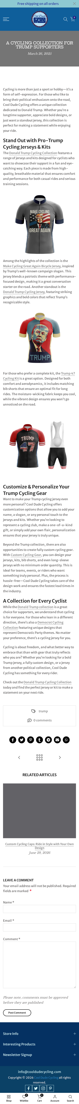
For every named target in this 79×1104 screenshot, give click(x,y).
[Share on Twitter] (21, 739)
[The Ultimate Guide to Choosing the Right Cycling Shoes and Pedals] (60, 757)
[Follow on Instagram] (43, 1088)
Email (8, 921)
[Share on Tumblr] (39, 739)
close (74, 3)
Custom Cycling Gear (26, 555)
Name (8, 902)
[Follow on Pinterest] (50, 1088)
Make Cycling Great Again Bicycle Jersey (31, 266)
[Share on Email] (57, 739)
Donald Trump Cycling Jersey (23, 292)
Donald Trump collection (35, 607)
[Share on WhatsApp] (66, 739)
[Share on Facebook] (12, 739)
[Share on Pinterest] (30, 739)
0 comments (42, 720)
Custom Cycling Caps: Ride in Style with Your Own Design (39, 846)
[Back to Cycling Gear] (39, 757)
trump (43, 711)
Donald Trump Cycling (39, 682)
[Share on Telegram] (48, 739)
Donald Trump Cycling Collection (33, 153)
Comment (11, 939)
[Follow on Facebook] (28, 1088)
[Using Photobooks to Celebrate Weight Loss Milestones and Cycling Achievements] (19, 757)
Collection (64, 682)
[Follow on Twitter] (35, 1088)
